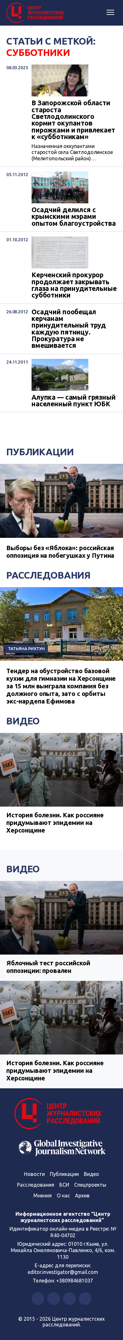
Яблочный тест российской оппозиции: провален (48, 966)
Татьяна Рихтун (26, 648)
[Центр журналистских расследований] (36, 13)
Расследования (48, 575)
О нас (63, 1195)
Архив (82, 1195)
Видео (23, 721)
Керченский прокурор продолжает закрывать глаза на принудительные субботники (74, 285)
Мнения (42, 1195)
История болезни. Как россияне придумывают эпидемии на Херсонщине (55, 822)
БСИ (64, 1185)
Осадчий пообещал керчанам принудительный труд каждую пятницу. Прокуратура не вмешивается (69, 329)
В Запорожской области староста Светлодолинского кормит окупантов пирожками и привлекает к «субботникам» (73, 120)
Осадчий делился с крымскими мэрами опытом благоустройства (74, 216)
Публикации (40, 451)
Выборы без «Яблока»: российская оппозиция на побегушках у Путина (60, 551)
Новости (34, 1174)
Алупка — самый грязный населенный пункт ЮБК (74, 401)
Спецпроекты (90, 1185)
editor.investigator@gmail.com (63, 1272)
